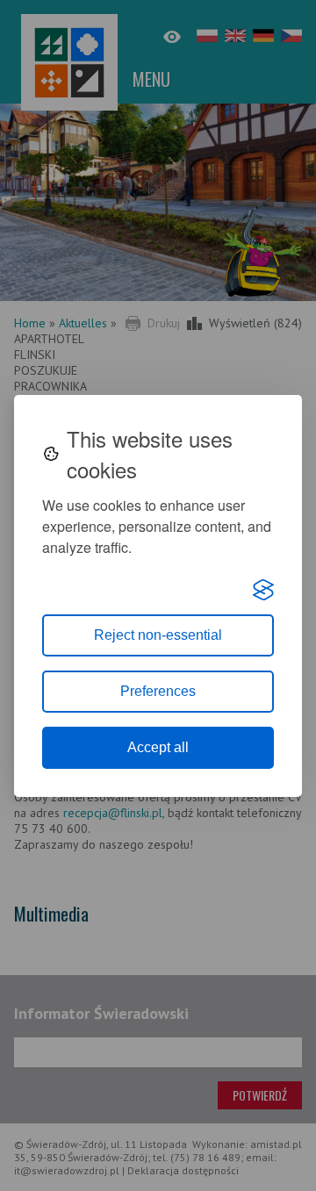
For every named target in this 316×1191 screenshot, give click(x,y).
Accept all (158, 747)
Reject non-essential (158, 635)
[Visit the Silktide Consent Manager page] (263, 589)
